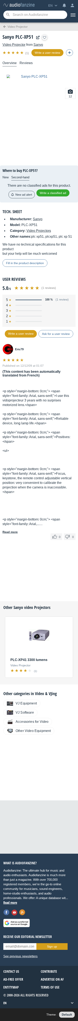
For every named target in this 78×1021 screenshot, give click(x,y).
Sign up (52, 946)
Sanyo (38, 44)
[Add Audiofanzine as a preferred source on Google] (16, 923)
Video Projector (13, 44)
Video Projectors (38, 230)
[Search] (8, 15)
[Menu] (73, 14)
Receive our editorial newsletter (27, 936)
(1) (27, 53)
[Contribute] (69, 52)
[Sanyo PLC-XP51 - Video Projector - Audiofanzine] (19, 5)
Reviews (26, 63)
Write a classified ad (53, 193)
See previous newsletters (20, 956)
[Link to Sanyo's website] (37, 37)
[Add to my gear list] (44, 37)
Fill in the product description (25, 263)
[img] (13, 53)
